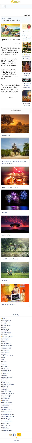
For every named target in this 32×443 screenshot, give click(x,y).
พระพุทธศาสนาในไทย (7, 422)
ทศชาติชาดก (5, 406)
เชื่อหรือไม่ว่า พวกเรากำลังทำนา (10, 259)
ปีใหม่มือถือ (5, 212)
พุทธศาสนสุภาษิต (6, 413)
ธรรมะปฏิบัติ (5, 386)
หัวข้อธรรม (5, 375)
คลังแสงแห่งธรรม (6, 388)
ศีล (3, 359)
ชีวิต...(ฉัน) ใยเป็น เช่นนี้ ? (8, 305)
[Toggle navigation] (3, 6)
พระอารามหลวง (6, 425)
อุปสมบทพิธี (5, 429)
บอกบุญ (4, 341)
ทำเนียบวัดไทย (6, 423)
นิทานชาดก (5, 407)
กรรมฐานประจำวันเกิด (8, 393)
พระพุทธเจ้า (5, 400)
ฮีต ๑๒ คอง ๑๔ (6, 395)
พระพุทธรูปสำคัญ (6, 420)
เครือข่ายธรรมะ (6, 329)
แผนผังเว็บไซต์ (6, 322)
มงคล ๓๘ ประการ (6, 411)
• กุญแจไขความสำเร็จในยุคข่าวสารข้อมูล (27, 85)
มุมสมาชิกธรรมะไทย (7, 333)
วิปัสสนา (4, 365)
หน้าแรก (4, 18)
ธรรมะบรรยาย (6, 350)
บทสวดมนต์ (5, 390)
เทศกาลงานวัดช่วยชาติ (8, 336)
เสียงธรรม (5, 381)
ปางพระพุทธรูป (6, 418)
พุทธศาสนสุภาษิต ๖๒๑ (8, 414)
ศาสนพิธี (4, 427)
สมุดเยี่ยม (4, 327)
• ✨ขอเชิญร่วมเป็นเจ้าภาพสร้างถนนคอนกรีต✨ (26, 57)
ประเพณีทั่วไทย (6, 398)
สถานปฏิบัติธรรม (6, 343)
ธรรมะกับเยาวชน (6, 347)
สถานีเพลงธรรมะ (6, 382)
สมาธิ (3, 363)
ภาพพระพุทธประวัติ (7, 402)
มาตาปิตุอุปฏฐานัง (7, 235)
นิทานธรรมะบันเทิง (6, 349)
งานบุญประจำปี (6, 397)
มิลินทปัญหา (5, 379)
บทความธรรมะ (6, 352)
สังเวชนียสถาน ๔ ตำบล (8, 416)
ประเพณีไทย (5, 340)
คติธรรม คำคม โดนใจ (7, 356)
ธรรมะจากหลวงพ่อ (7, 345)
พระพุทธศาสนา (6, 372)
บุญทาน (4, 361)
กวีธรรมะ (10, 18)
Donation (4, 334)
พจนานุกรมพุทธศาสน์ (7, 377)
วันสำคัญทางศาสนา (7, 431)
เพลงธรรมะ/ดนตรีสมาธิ (8, 384)
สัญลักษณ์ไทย (5, 331)
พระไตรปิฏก (5, 373)
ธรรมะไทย (16, 441)
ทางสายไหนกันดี (6, 135)
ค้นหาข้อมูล (5, 324)
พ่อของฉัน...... (5, 280)
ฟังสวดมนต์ (5, 368)
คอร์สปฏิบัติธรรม (6, 370)
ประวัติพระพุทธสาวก (7, 404)
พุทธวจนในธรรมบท (7, 409)
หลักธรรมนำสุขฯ (6, 391)
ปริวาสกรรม (5, 366)
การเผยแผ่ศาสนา (6, 338)
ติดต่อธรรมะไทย (6, 325)
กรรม (3, 357)
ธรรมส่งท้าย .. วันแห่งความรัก (10, 187)
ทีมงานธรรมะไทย (6, 320)
